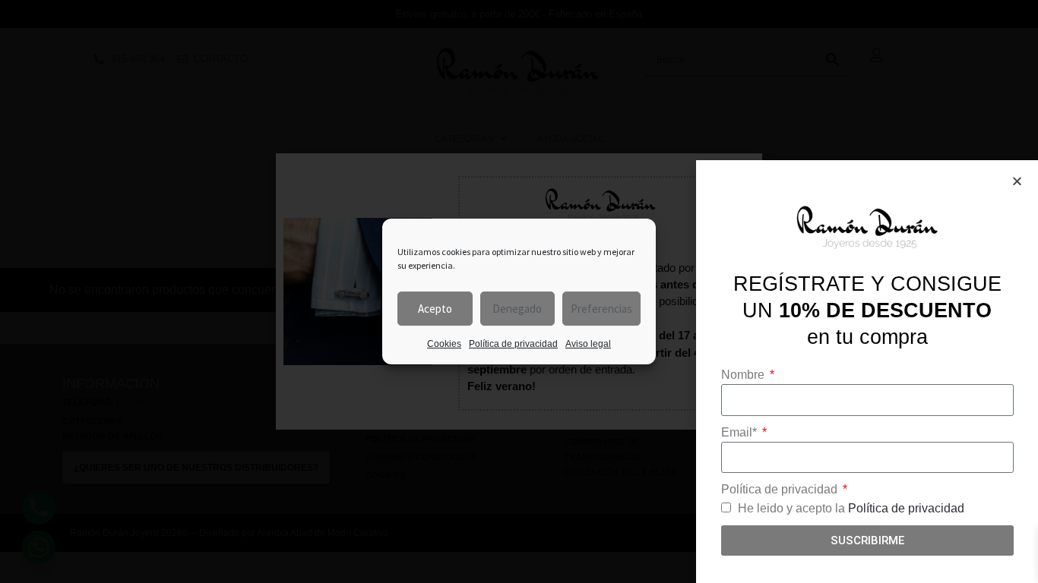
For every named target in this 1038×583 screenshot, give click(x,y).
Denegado (517, 308)
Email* (740, 432)
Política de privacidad (513, 344)
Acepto (435, 308)
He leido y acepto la (851, 508)
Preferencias (601, 308)
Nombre (744, 374)
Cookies (444, 344)
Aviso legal (588, 344)
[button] (1017, 181)
